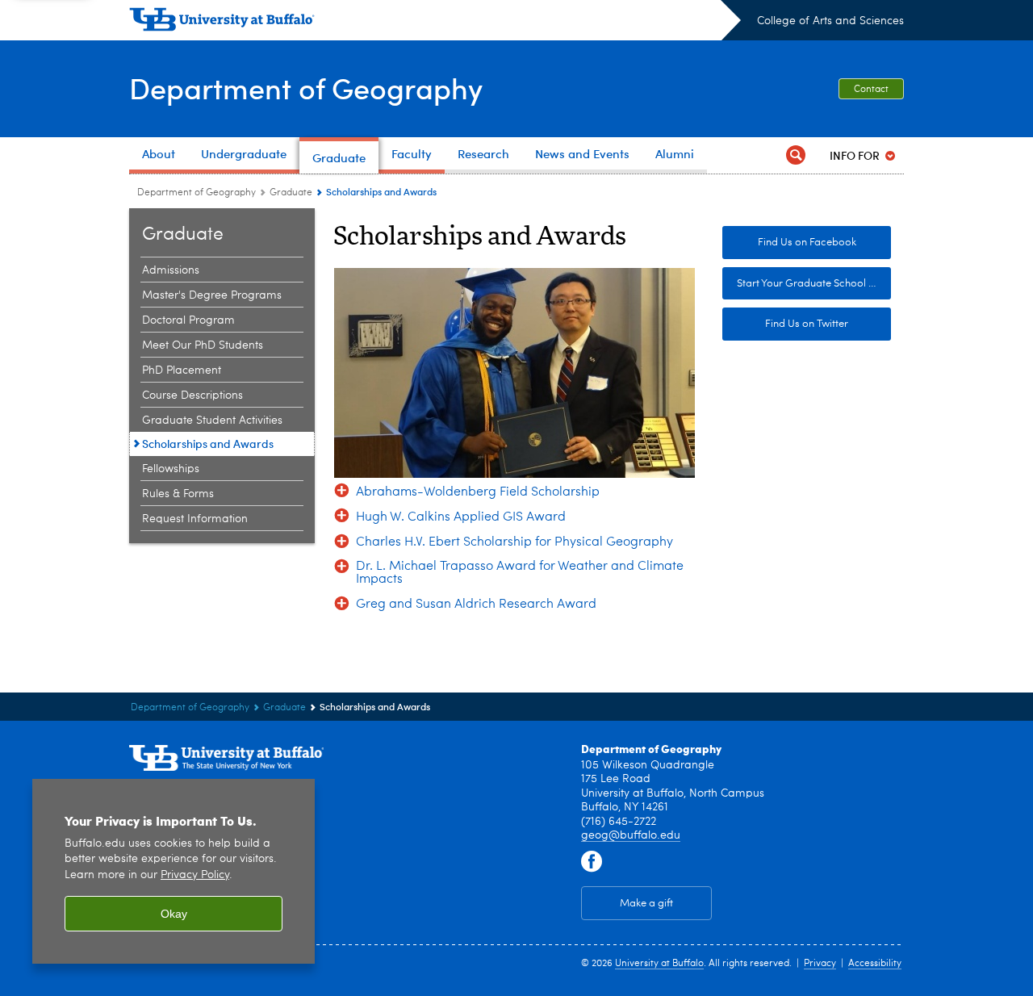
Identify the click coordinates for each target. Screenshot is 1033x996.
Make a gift (646, 903)
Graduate (291, 193)
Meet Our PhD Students (202, 345)
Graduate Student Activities (212, 420)
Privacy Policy (195, 875)
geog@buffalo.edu (630, 835)
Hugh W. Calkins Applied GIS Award (461, 517)
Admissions (170, 270)
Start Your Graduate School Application (814, 283)
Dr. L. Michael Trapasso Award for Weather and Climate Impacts (520, 573)
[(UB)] (435, 22)
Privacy (820, 964)
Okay (174, 913)
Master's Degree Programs (212, 295)
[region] (173, 871)
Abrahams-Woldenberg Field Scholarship (478, 492)
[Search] (795, 155)
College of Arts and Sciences (830, 21)
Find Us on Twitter (806, 324)
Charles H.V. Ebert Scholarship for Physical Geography (514, 542)
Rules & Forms (178, 494)
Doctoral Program (188, 320)
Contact (871, 89)
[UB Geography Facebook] (591, 862)
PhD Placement (181, 370)
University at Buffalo (659, 964)
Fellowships (170, 469)
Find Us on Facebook (807, 242)
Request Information (195, 519)
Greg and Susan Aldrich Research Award (476, 604)
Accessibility (874, 964)
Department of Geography (306, 87)
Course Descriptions (192, 395)
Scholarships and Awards (208, 443)
